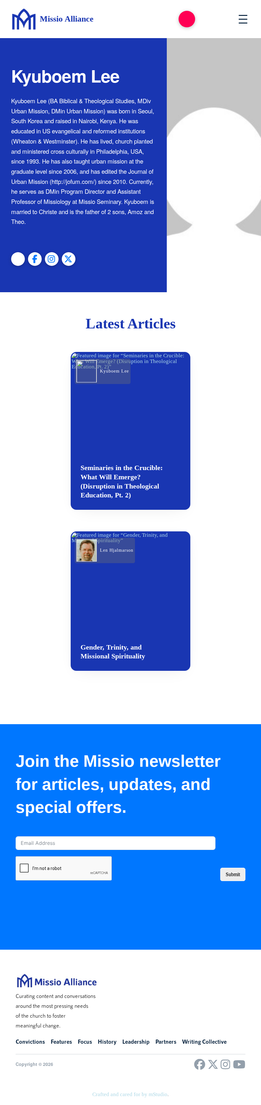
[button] (187, 19)
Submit (233, 874)
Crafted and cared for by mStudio (129, 1094)
